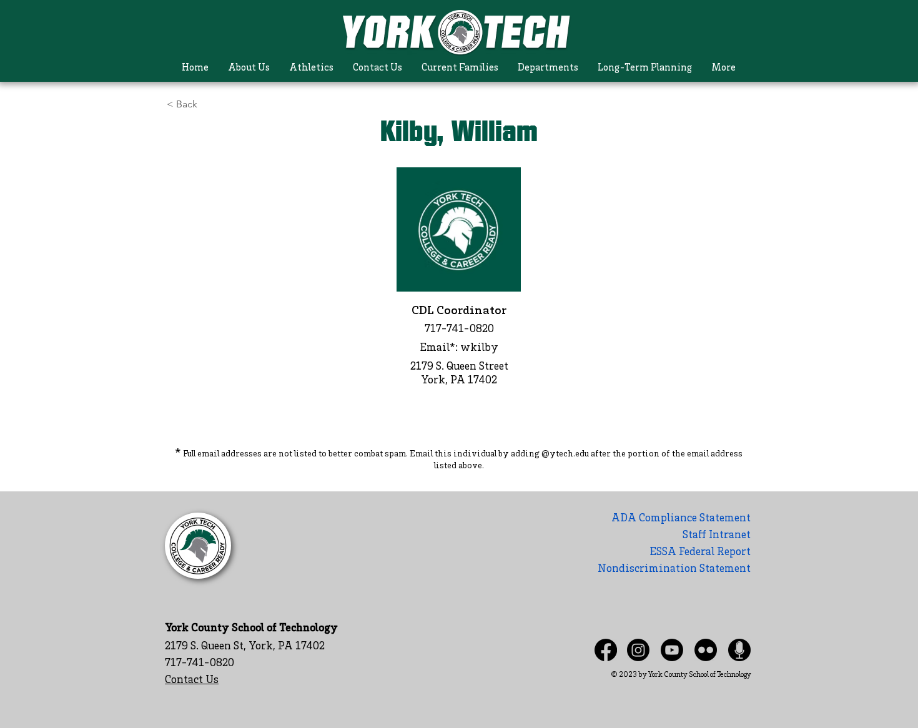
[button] (249, 68)
